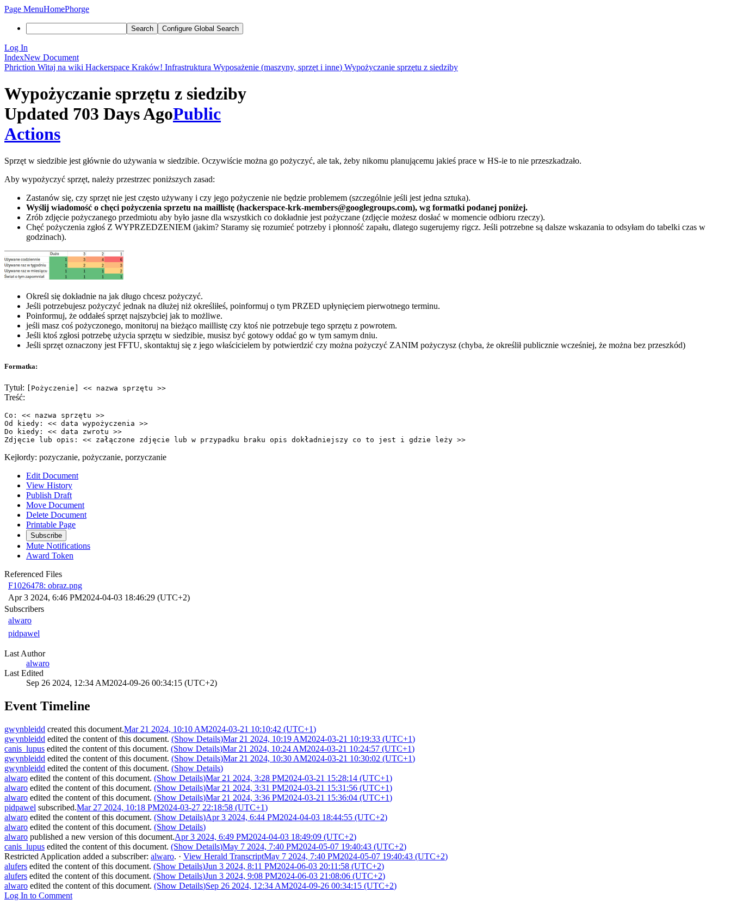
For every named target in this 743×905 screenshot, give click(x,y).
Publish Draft (49, 495)
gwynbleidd (24, 729)
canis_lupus (24, 748)
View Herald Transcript (223, 856)
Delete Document (56, 514)
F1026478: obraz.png (45, 585)
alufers (15, 866)
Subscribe (46, 535)
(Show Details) (197, 738)
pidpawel (24, 633)
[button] (24, 9)
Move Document (55, 505)
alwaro (20, 620)
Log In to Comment (38, 895)
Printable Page (51, 524)
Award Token (49, 555)
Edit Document (52, 475)
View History (49, 485)
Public (197, 113)
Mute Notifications (58, 545)
